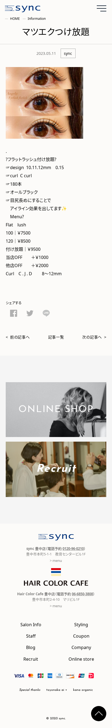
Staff (31, 635)
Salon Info (30, 624)
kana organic (83, 690)
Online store (81, 659)
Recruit (30, 659)
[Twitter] (30, 314)
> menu (56, 560)
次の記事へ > (94, 337)
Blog (30, 647)
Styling (81, 624)
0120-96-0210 (73, 548)
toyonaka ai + (56, 690)
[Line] (46, 314)
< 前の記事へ (18, 337)
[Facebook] (13, 314)
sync (68, 53)
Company (81, 647)
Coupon (81, 635)
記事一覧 (56, 337)
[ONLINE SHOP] (56, 433)
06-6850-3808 (82, 593)
